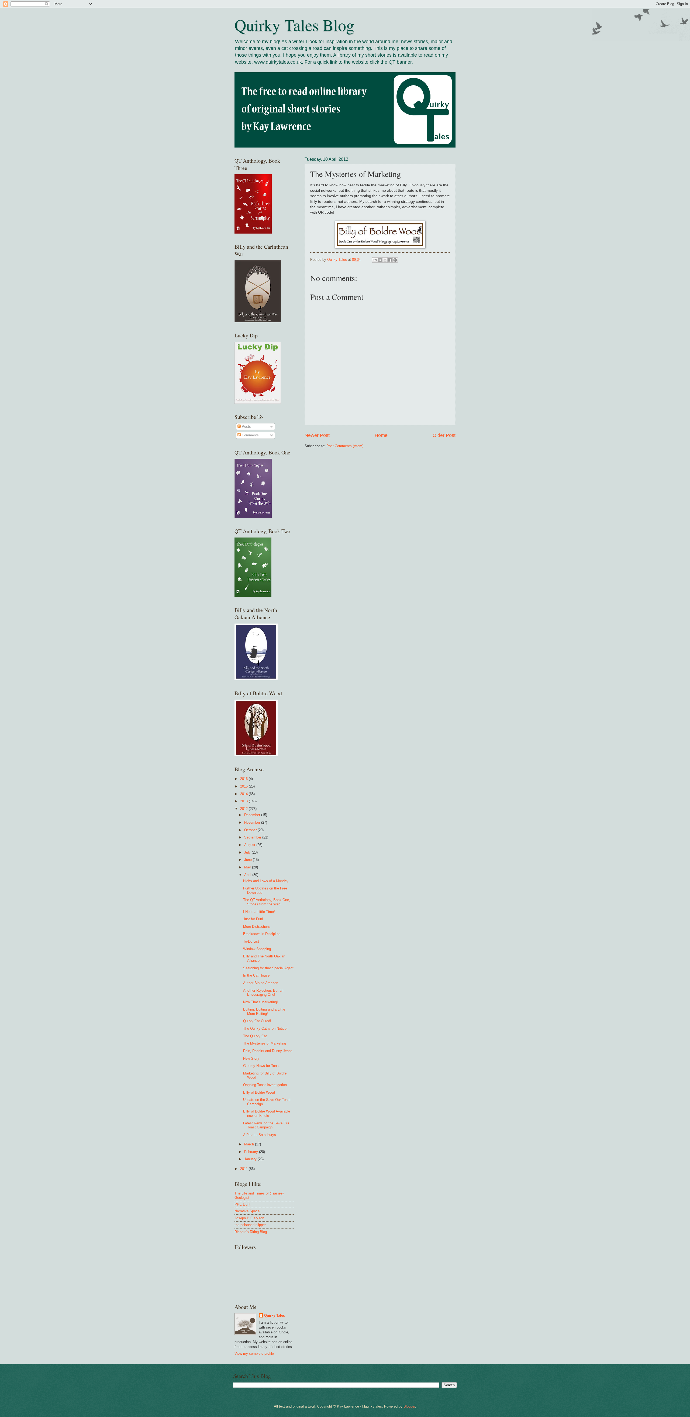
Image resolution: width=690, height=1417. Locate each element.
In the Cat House (256, 975)
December (252, 815)
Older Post (444, 435)
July (248, 852)
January (251, 1159)
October (251, 830)
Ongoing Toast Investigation (265, 1085)
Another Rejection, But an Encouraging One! (263, 992)
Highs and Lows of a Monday (265, 881)
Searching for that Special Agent (268, 968)
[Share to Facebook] (390, 260)
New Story (251, 1058)
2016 (244, 779)
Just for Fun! (253, 919)
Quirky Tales (274, 1315)
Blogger (409, 1406)
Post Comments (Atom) (344, 446)
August (250, 845)
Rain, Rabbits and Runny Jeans (267, 1051)
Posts (246, 427)
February (251, 1152)
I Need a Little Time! (259, 912)
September (253, 837)
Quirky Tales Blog (294, 25)
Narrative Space (247, 1211)
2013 (244, 801)
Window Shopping (257, 949)
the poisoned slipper (250, 1225)
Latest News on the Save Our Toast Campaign (266, 1125)
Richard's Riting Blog (250, 1232)
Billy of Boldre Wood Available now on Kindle (266, 1113)
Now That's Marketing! (260, 1002)
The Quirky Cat (255, 1036)
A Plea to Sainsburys (259, 1135)
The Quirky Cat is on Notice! (265, 1028)
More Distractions (257, 927)
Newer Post (317, 435)
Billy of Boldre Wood (259, 1092)
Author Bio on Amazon (260, 983)
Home (381, 435)
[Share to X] (385, 260)
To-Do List (251, 941)
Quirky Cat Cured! (257, 1021)
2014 (244, 794)
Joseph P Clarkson (249, 1218)
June (248, 860)
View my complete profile (254, 1353)
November (252, 822)
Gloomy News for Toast (261, 1066)
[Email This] (374, 260)
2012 (244, 809)
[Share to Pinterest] (395, 260)
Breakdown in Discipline (261, 934)
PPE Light (242, 1204)
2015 (244, 786)
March (249, 1144)
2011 (244, 1169)
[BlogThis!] (379, 260)
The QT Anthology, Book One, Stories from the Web (266, 902)
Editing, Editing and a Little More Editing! (264, 1011)
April (248, 875)
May (248, 867)
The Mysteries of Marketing (264, 1043)
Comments (250, 435)
